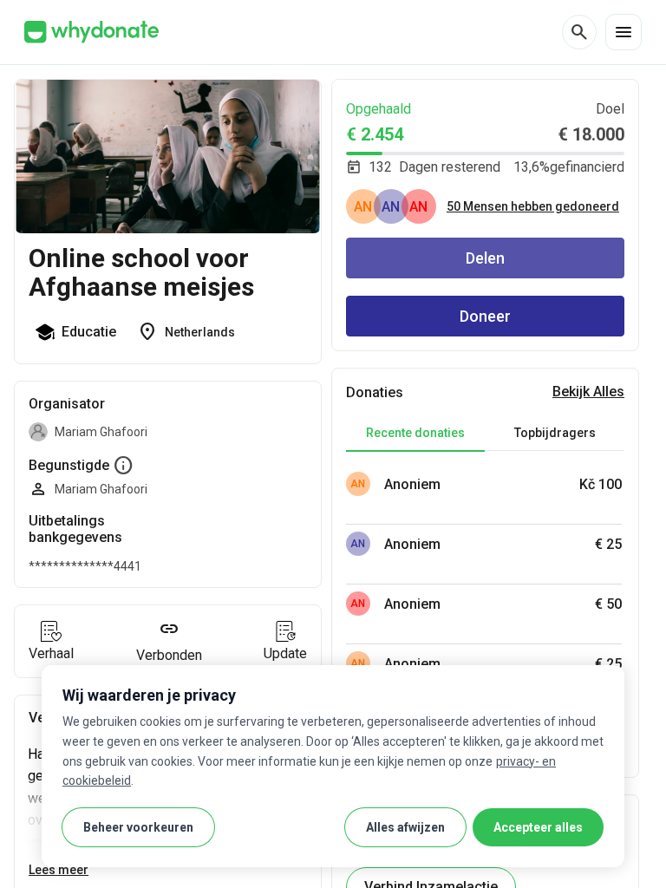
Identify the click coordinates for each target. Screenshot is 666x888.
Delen (485, 258)
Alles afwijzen (405, 827)
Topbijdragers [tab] (555, 433)
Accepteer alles (538, 827)
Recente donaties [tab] (415, 433)
